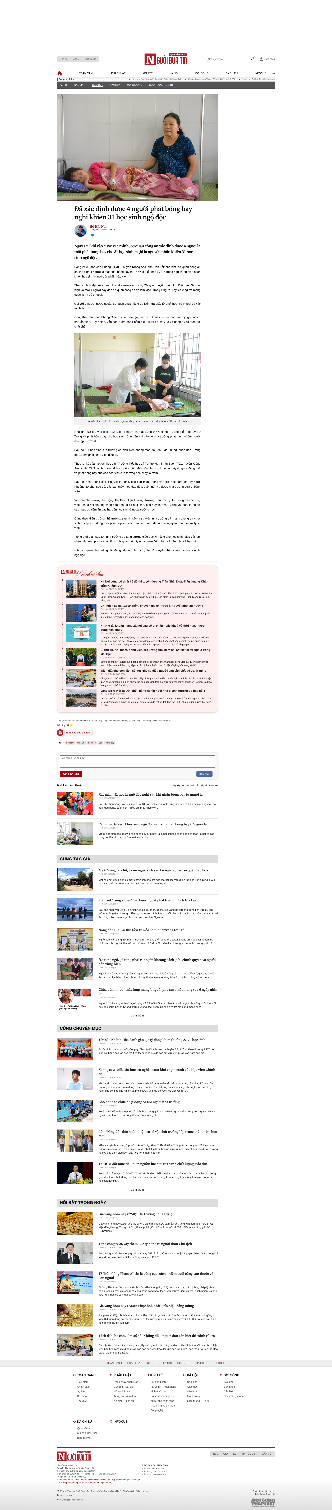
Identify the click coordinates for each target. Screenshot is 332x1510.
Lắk (100, 743)
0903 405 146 (66, 1495)
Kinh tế (147, 73)
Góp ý (76, 58)
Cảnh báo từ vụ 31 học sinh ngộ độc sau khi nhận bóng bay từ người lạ (153, 824)
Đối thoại (82, 1396)
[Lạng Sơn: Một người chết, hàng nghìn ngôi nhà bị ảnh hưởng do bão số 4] (82, 698)
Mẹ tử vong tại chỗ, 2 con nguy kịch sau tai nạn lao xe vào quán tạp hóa (153, 870)
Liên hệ (64, 58)
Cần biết (228, 1391)
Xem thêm (137, 1015)
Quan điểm (83, 1428)
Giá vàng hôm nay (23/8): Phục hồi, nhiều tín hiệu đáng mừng (146, 1306)
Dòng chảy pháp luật (126, 1382)
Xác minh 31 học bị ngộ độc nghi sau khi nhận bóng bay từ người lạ (150, 794)
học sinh (70, 743)
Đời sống (202, 73)
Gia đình (229, 1382)
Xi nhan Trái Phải (87, 1433)
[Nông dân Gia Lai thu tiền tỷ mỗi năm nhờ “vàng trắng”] (75, 939)
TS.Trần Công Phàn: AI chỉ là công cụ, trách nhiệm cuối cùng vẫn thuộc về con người (156, 1275)
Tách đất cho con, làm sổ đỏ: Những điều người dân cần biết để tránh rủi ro (153, 670)
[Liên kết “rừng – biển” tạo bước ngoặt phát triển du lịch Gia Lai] (75, 909)
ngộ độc (92, 743)
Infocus (260, 73)
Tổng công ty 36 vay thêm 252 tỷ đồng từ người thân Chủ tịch (145, 1244)
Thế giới (82, 1401)
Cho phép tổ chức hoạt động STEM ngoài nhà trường (139, 1102)
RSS (215, 1453)
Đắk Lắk (81, 743)
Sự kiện (81, 1391)
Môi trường (134, 85)
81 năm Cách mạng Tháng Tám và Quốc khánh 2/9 (181, 79)
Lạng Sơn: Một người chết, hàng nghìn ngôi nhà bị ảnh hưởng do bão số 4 (152, 690)
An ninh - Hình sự (124, 1401)
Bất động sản (158, 1382)
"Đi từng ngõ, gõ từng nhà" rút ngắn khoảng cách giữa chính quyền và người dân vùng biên (157, 962)
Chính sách (83, 1386)
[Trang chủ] (166, 59)
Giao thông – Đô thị (161, 85)
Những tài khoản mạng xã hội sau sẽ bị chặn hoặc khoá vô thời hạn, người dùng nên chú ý (152, 627)
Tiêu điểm (82, 1382)
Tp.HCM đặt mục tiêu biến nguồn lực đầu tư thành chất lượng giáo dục (153, 1164)
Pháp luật (118, 73)
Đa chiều (231, 73)
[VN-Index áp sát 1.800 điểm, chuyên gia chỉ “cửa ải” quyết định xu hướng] (82, 613)
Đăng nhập (204, 774)
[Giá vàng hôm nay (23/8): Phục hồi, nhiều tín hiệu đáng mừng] (75, 1315)
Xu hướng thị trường (162, 1401)
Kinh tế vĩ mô (158, 1391)
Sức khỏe (229, 1386)
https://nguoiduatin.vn (67, 1465)
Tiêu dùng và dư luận (162, 1405)
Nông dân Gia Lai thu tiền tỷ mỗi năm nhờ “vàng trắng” (141, 930)
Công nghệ (156, 1410)
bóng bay (109, 743)
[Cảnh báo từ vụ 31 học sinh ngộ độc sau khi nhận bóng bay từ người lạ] (75, 833)
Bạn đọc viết (84, 1437)
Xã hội (174, 73)
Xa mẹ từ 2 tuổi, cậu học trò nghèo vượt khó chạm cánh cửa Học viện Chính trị (157, 1072)
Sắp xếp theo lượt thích (183, 785)
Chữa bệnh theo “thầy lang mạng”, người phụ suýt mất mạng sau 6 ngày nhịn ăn (158, 991)
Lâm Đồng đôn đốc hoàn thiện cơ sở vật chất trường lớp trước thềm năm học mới (158, 1134)
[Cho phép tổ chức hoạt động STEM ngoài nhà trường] (75, 1111)
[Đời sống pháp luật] (238, 1502)
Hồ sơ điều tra (122, 1391)
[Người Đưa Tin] (120, 1456)
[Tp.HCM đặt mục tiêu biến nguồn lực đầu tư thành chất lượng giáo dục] (75, 1173)
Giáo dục (97, 85)
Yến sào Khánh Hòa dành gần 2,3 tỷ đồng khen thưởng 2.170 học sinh (152, 1040)
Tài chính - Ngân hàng (163, 1386)
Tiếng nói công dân (125, 1396)
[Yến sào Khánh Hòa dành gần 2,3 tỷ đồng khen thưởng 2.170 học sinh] (75, 1049)
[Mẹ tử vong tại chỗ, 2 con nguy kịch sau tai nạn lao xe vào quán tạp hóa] (75, 879)
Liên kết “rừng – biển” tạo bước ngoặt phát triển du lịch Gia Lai (147, 900)
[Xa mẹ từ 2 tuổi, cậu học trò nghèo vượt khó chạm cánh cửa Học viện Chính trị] (75, 1079)
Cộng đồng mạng (234, 1396)
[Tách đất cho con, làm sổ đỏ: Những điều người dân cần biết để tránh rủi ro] (82, 678)
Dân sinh (79, 85)
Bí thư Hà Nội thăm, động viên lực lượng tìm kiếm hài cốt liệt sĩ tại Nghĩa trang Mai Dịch (155, 652)
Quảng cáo (90, 58)
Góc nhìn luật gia (123, 1386)
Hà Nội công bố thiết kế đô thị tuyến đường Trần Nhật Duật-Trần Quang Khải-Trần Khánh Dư (154, 583)
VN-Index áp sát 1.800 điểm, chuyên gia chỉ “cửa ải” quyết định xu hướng (151, 605)
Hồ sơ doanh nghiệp (162, 1396)
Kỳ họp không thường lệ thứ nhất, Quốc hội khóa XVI (126, 79)
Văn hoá (115, 85)
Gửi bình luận (71, 773)
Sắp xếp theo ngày (209, 785)
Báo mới (267, 1453)
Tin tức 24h (249, 1453)
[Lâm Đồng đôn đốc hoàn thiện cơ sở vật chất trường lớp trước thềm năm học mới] (75, 1141)
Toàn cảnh (86, 73)
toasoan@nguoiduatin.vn (71, 1500)
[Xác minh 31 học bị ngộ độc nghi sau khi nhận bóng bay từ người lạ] (75, 803)
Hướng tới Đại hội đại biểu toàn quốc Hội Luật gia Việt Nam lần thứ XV (244, 79)
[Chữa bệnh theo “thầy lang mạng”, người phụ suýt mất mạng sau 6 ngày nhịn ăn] (75, 998)
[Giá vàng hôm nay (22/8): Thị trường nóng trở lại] (75, 1223)
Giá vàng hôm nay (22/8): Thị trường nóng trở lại (136, 1214)
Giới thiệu (229, 1453)
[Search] (252, 59)
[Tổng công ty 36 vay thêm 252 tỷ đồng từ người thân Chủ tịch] (75, 1253)
